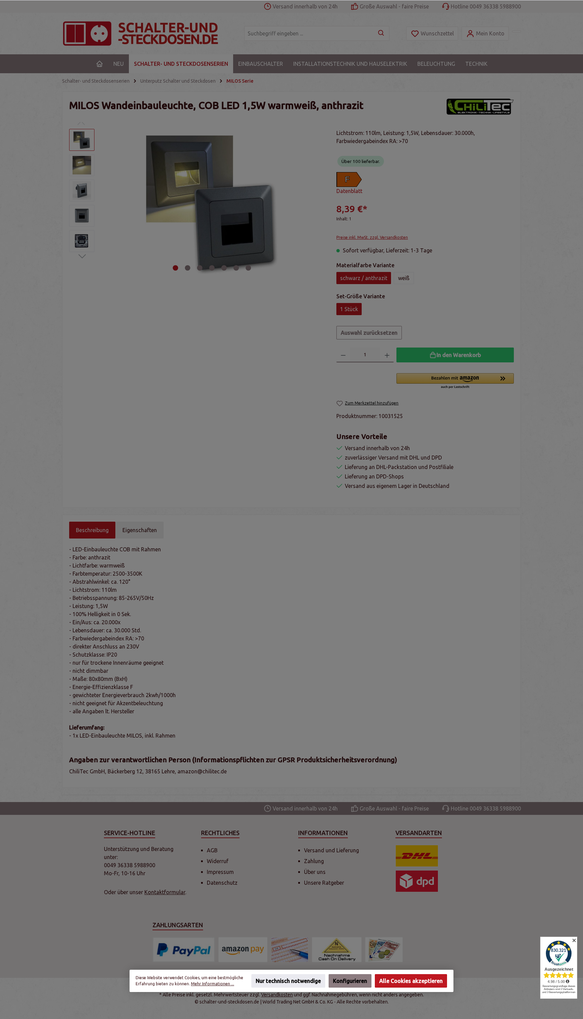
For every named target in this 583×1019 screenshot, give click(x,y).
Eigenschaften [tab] (139, 530)
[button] (455, 381)
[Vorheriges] (108, 201)
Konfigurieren (350, 981)
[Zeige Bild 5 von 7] (224, 268)
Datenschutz (222, 883)
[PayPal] (183, 949)
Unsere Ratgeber (324, 883)
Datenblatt (349, 191)
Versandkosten (277, 994)
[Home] (99, 63)
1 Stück (349, 309)
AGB (212, 850)
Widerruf (217, 861)
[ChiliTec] (480, 107)
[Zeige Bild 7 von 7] (248, 268)
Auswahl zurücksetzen (369, 333)
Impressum (220, 872)
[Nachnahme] (337, 949)
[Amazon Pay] (243, 949)
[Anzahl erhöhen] (387, 355)
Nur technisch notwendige (288, 981)
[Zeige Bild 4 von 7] (212, 268)
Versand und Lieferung (331, 850)
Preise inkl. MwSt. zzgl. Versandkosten (372, 237)
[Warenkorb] (516, 31)
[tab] (92, 530)
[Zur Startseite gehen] (146, 34)
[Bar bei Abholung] (384, 949)
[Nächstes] (315, 201)
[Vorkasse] (290, 949)
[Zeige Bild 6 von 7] (236, 268)
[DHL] (416, 856)
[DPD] (416, 881)
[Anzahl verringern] (343, 355)
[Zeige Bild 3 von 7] (199, 268)
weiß (404, 278)
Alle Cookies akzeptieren (411, 981)
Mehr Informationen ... (212, 984)
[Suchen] (381, 33)
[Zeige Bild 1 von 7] (175, 268)
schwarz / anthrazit (363, 278)
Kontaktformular (164, 892)
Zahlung (314, 861)
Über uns (315, 872)
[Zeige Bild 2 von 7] (187, 268)
